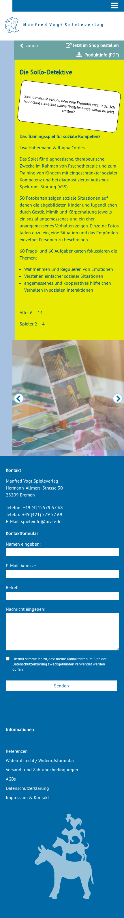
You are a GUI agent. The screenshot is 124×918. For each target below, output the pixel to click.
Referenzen (17, 751)
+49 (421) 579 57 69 (42, 514)
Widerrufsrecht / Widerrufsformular (40, 760)
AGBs (11, 779)
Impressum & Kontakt (27, 797)
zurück (32, 45)
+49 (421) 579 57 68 (43, 507)
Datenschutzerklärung (29, 664)
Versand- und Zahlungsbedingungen (42, 769)
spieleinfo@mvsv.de (41, 521)
